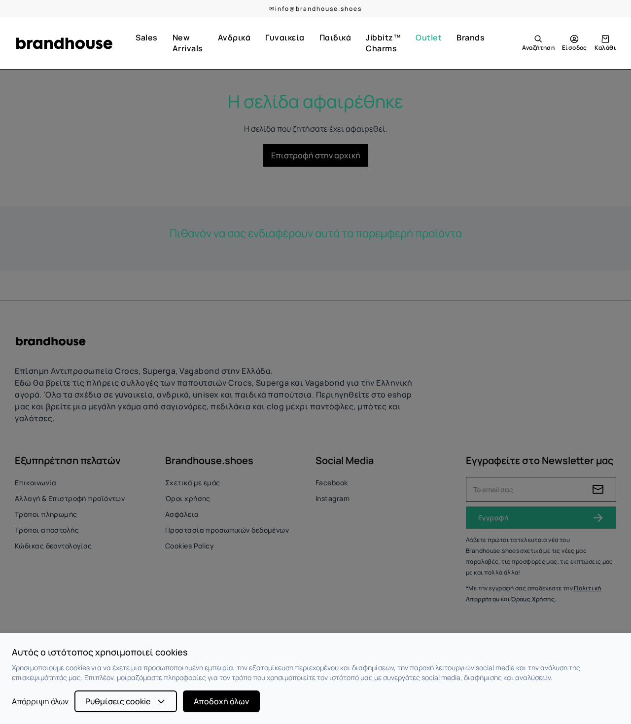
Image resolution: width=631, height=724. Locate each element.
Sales (147, 37)
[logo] (64, 43)
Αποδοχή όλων (221, 701)
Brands (470, 37)
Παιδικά (335, 37)
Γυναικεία (285, 37)
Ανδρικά (234, 37)
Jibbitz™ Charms (383, 43)
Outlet (429, 37)
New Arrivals (188, 43)
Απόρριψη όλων (40, 701)
